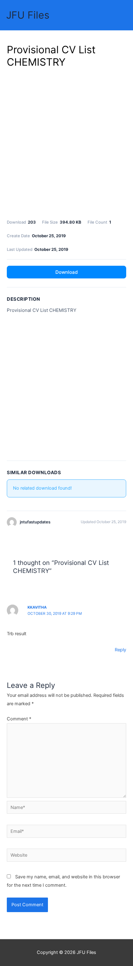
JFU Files (27, 15)
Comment (19, 719)
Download (66, 272)
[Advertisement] (66, 142)
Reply (120, 650)
